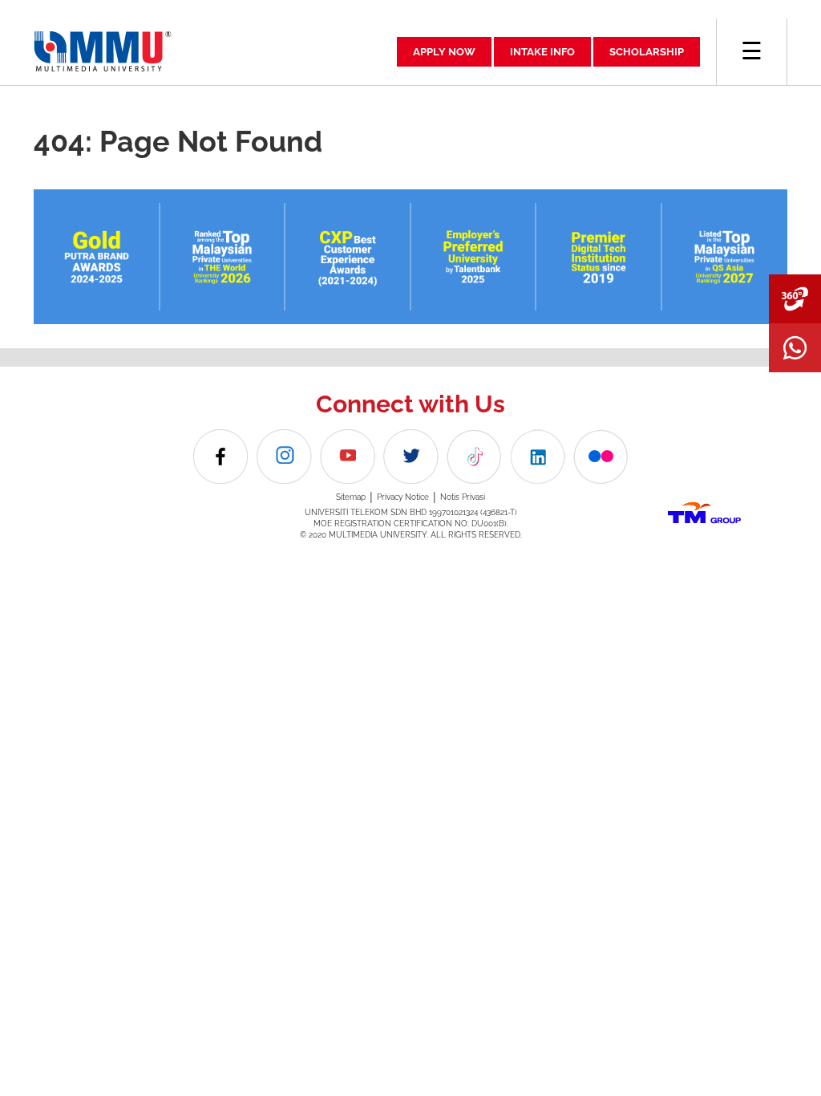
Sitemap (351, 497)
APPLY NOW (444, 52)
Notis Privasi (462, 497)
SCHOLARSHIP (646, 52)
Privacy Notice (403, 497)
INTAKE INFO (542, 52)
